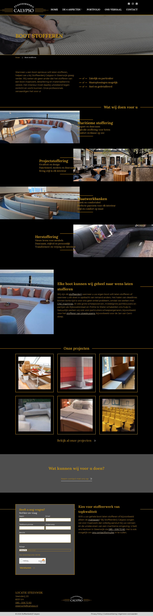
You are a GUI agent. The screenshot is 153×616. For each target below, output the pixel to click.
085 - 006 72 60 (23, 602)
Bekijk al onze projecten (74, 440)
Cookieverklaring (110, 614)
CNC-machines (65, 304)
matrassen (93, 519)
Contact (132, 9)
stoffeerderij (75, 294)
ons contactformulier (103, 532)
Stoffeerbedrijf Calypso (31, 614)
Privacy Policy (96, 614)
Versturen (25, 568)
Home (54, 9)
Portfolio (93, 9)
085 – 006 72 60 (117, 529)
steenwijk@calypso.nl (26, 606)
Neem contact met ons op (75, 478)
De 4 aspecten (71, 9)
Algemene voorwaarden (128, 614)
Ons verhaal (113, 9)
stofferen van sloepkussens (81, 313)
